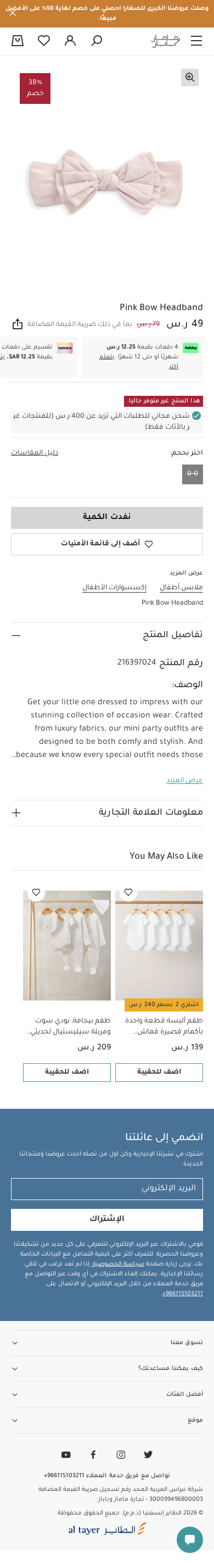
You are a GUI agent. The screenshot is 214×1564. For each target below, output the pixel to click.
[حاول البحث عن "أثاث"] (96, 41)
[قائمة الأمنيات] (128, 893)
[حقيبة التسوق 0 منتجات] (17, 41)
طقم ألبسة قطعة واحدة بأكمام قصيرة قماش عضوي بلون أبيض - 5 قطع (161, 1028)
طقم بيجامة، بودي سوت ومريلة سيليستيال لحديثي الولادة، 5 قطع (70, 1028)
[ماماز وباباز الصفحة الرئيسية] (166, 41)
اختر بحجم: (186, 453)
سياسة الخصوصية (117, 1264)
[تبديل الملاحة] (196, 41)
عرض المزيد (184, 781)
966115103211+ (182, 1294)
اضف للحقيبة (159, 1072)
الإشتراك (107, 1219)
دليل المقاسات (34, 453)
